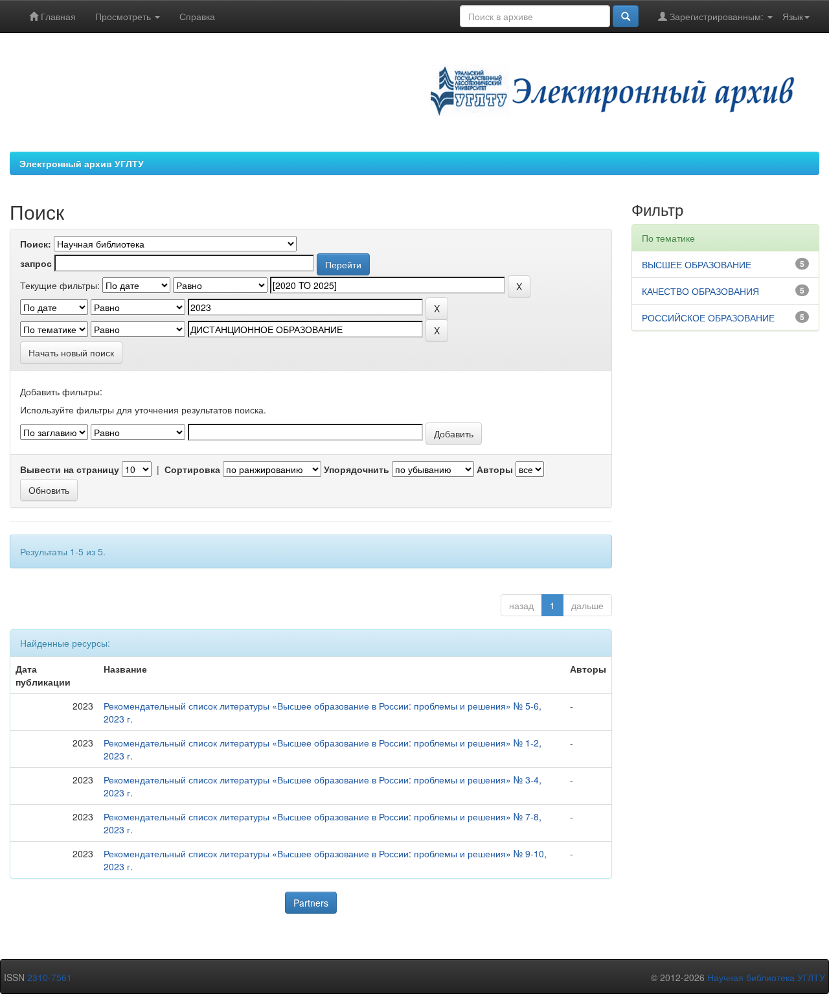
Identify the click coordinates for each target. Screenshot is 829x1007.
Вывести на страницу (69, 469)
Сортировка (192, 469)
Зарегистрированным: (716, 16)
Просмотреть (124, 16)
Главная (57, 16)
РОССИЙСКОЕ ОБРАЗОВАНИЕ (708, 317)
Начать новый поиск (71, 352)
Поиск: (35, 243)
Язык (792, 16)
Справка (197, 16)
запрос (36, 263)
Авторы (495, 469)
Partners (310, 902)
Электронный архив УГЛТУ (81, 163)
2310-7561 (49, 977)
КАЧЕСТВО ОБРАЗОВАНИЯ (700, 290)
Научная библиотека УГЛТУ (766, 977)
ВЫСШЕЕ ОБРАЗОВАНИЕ (696, 264)
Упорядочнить (356, 469)
